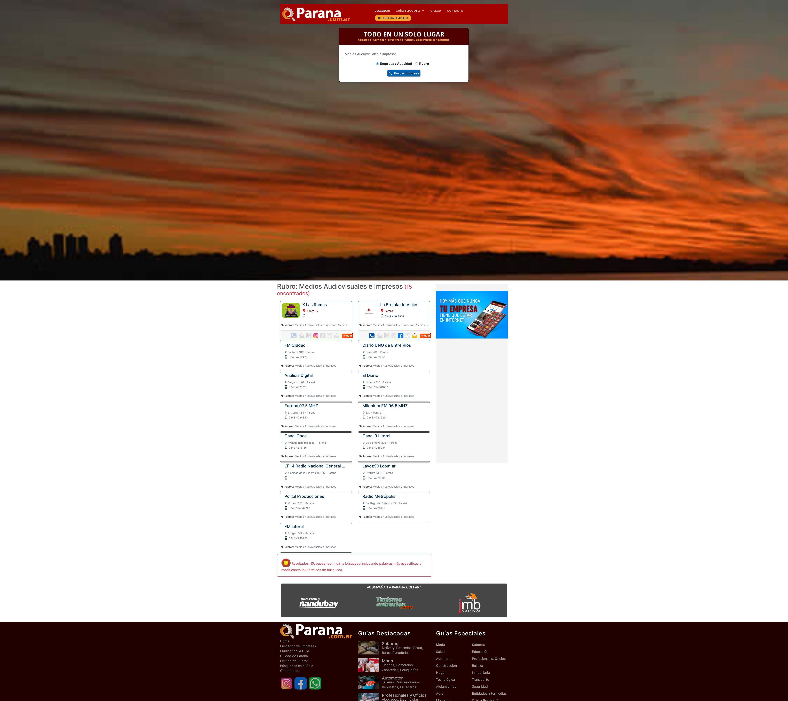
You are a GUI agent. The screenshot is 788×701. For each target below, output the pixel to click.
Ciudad (435, 11)
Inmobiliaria (481, 672)
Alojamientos (446, 686)
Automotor (444, 659)
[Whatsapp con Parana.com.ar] (315, 683)
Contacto (455, 11)
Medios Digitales (348, 325)
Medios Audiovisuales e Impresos (315, 325)
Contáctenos (290, 671)
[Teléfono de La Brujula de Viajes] (371, 335)
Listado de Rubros (294, 661)
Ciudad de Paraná (294, 656)
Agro (440, 693)
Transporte (480, 679)
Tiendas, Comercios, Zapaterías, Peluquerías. (400, 665)
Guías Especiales (408, 11)
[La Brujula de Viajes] (368, 310)
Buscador (382, 11)
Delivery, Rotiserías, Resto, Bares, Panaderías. (402, 648)
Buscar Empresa (406, 73)
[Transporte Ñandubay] (318, 603)
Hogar (441, 672)
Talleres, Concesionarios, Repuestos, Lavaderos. (401, 682)
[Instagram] (286, 683)
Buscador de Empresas (298, 646)
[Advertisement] (472, 372)
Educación (480, 652)
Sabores (478, 645)
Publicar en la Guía (294, 651)
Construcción (446, 665)
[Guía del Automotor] (370, 682)
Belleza (477, 665)
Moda (440, 645)
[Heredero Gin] (394, 603)
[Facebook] (300, 683)
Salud (440, 652)
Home (284, 641)
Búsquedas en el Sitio (296, 666)
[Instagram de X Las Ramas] (315, 335)
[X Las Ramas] (290, 310)
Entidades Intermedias (489, 693)
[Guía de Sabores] (370, 648)
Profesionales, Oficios (489, 659)
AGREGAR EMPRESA (395, 18)
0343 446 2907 (394, 316)
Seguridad (480, 686)
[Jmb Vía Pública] (469, 603)
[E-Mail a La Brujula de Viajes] (414, 335)
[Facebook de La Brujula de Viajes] (400, 335)
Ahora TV (312, 310)
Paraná (389, 310)
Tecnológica (445, 679)
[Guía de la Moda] (370, 665)
